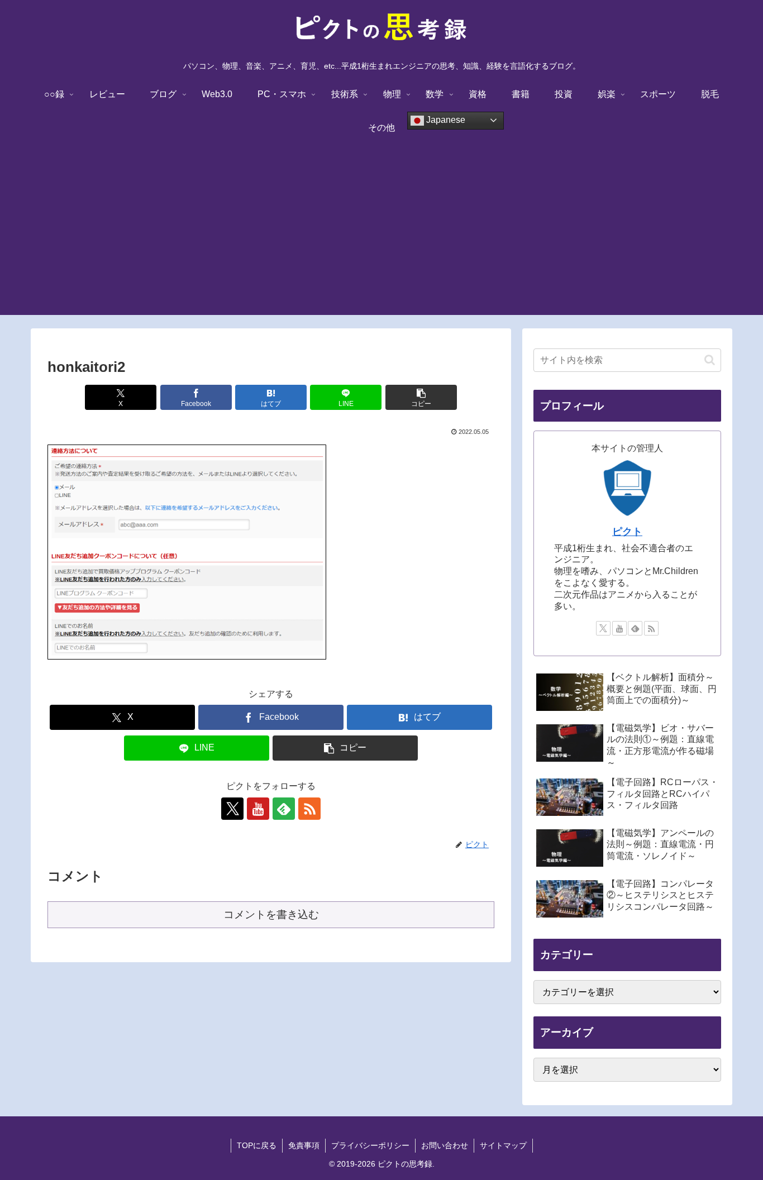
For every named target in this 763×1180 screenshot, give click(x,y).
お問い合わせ (444, 1145)
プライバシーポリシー (370, 1145)
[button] (421, 397)
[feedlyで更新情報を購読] (284, 808)
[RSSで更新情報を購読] (309, 808)
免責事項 (303, 1145)
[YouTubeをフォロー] (258, 808)
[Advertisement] (381, 237)
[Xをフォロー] (232, 808)
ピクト (627, 531)
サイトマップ (503, 1145)
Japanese (444, 120)
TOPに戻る (256, 1145)
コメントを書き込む (271, 914)
